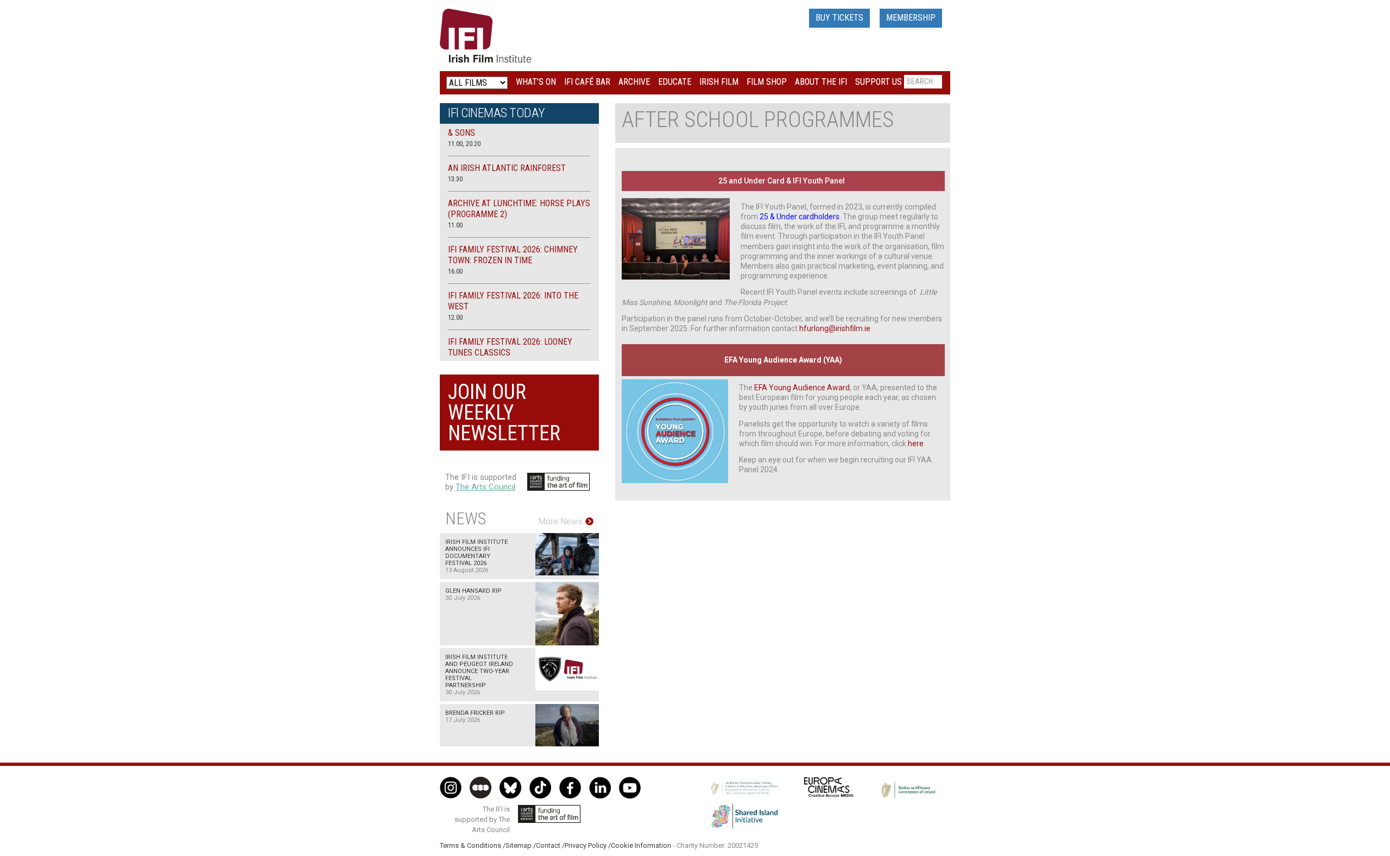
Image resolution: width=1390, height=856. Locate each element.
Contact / (550, 845)
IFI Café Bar (587, 82)
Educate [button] (674, 82)
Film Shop (767, 82)
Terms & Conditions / (473, 845)
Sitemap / (521, 845)
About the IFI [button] (821, 82)
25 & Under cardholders (799, 216)
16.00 (455, 271)
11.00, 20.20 (464, 144)
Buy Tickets (839, 17)
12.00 (455, 317)
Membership (911, 17)
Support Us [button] (878, 82)
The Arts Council (485, 487)
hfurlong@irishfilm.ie (834, 328)
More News (560, 522)
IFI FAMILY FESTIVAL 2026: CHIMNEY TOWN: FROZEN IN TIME (513, 254)
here (916, 443)
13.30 (455, 179)
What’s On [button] (536, 82)
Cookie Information (641, 845)
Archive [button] (634, 82)
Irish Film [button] (718, 82)
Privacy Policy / (588, 845)
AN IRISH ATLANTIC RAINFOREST (507, 168)
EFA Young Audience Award (802, 387)
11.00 (455, 225)
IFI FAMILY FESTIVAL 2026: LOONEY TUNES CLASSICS (510, 347)
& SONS (461, 133)
